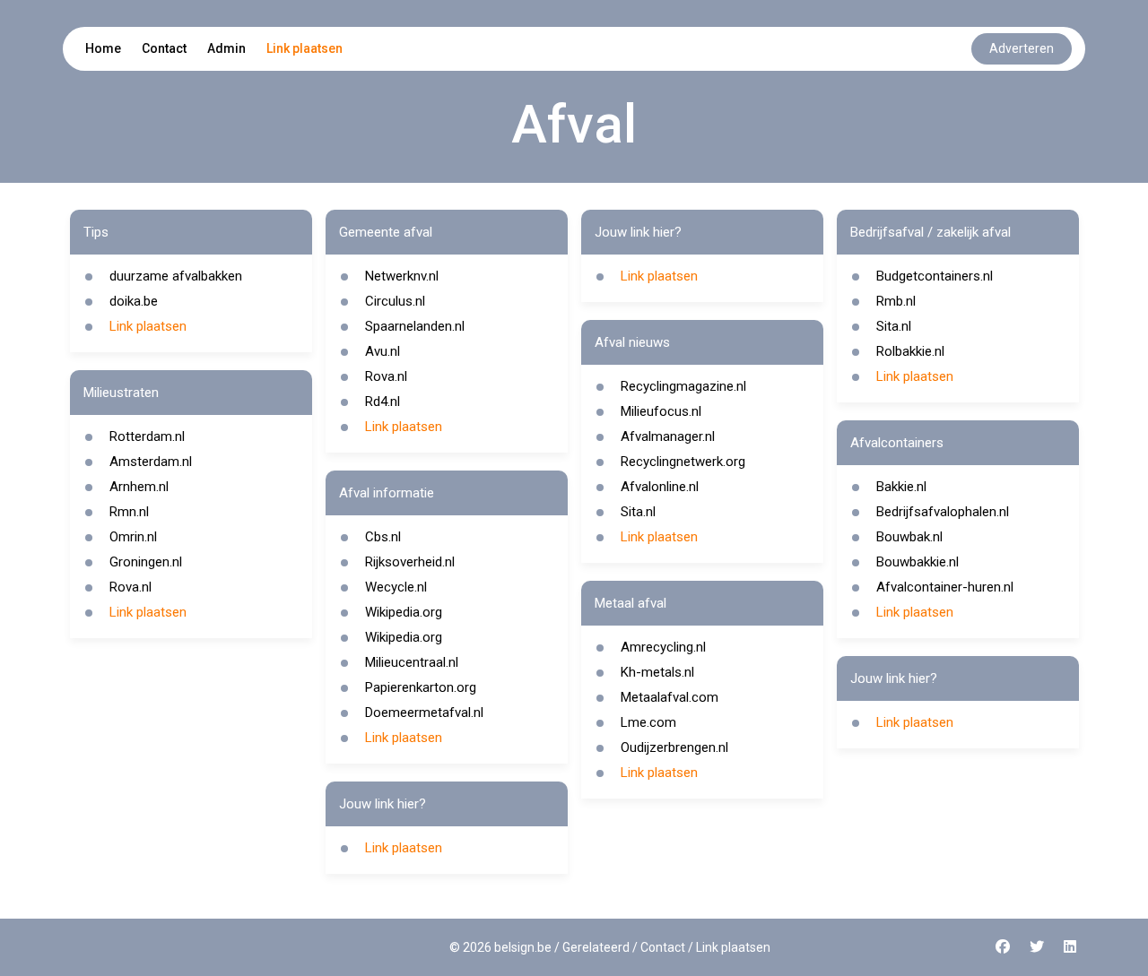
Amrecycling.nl (663, 647)
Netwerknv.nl (402, 276)
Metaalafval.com (669, 697)
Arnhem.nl (139, 487)
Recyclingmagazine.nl (683, 386)
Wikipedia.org (403, 612)
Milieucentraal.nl (411, 662)
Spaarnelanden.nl (415, 326)
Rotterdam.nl (147, 436)
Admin (226, 48)
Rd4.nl (382, 401)
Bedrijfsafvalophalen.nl (942, 512)
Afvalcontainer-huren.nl (944, 587)
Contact (164, 48)
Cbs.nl (383, 537)
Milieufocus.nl (661, 411)
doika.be (133, 301)
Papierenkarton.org (420, 687)
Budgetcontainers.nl (934, 276)
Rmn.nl (129, 512)
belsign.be (523, 947)
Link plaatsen (304, 48)
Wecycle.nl (396, 587)
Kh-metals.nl (657, 672)
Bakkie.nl (901, 487)
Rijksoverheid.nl (410, 562)
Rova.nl (130, 587)
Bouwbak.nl (909, 537)
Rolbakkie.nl (910, 351)
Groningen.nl (145, 562)
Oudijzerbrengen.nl (674, 747)
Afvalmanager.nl (668, 436)
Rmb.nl (896, 301)
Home (103, 48)
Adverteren (1021, 48)
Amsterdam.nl (150, 461)
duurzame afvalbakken (175, 276)
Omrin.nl (133, 537)
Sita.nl (638, 512)
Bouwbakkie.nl (917, 562)
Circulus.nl (395, 301)
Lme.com (648, 722)
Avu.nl (382, 351)
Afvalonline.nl (660, 487)
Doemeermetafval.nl (424, 712)
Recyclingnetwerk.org (683, 461)
